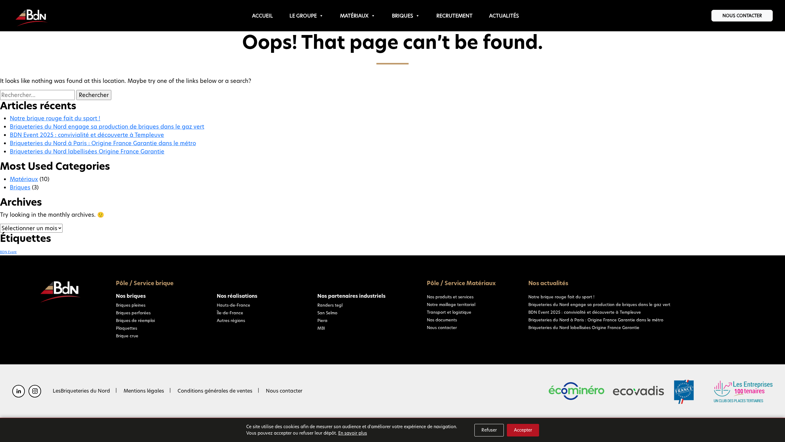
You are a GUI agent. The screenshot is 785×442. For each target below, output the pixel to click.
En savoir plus (352, 433)
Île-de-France (230, 313)
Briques (402, 15)
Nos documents (442, 320)
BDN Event (8, 252)
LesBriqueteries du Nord (81, 390)
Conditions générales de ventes (215, 390)
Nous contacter (742, 16)
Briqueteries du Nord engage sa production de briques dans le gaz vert (107, 126)
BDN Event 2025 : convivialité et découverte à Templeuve (87, 135)
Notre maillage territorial (451, 304)
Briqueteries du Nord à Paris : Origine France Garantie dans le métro (103, 143)
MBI (321, 328)
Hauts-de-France (233, 305)
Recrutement (454, 15)
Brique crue (127, 336)
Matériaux (354, 15)
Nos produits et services (450, 297)
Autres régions (231, 320)
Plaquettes (126, 328)
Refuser (489, 430)
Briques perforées (133, 313)
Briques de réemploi (135, 320)
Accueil (262, 15)
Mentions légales (144, 390)
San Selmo (327, 313)
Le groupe (303, 15)
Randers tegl (330, 305)
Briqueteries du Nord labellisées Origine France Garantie (87, 151)
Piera (322, 320)
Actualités (504, 15)
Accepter (523, 430)
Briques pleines (130, 305)
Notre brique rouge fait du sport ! (55, 118)
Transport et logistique (449, 312)
